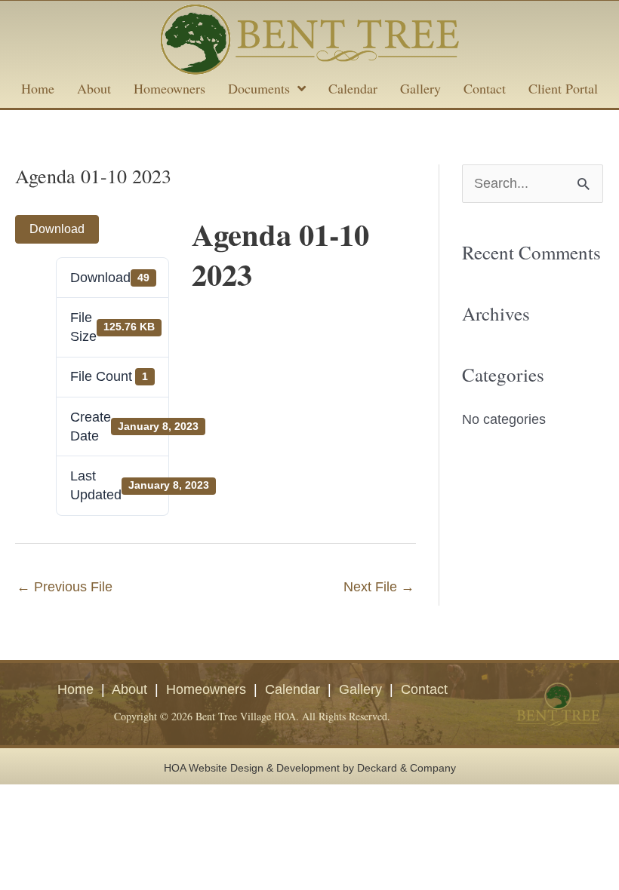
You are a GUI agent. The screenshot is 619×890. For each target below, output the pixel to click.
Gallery (360, 689)
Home (75, 689)
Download (57, 228)
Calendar (292, 689)
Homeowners (206, 689)
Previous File (64, 586)
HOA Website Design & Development (252, 768)
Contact (424, 689)
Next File (378, 586)
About (129, 689)
